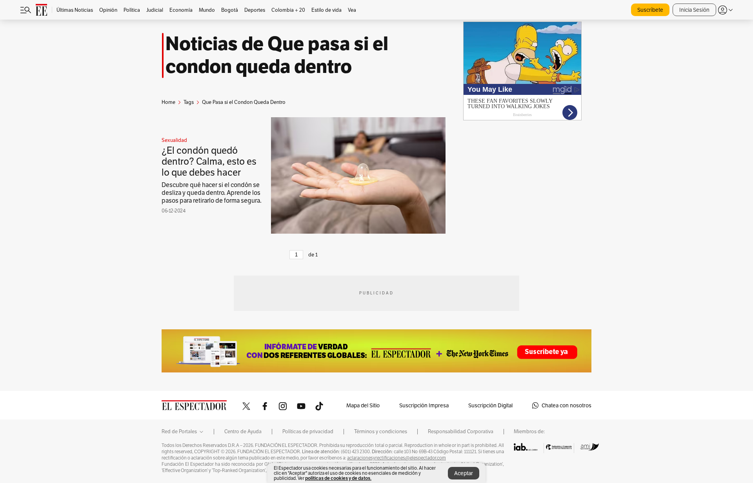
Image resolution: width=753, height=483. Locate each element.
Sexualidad (174, 140)
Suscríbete (650, 9)
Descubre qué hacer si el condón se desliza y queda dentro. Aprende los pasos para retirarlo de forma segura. (212, 193)
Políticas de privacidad (307, 431)
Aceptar (463, 473)
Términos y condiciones (380, 431)
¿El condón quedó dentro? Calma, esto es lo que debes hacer (209, 161)
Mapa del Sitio (363, 405)
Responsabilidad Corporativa (460, 431)
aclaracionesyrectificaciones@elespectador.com (396, 458)
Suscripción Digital (490, 405)
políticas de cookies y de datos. (338, 478)
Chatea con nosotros (566, 405)
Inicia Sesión (694, 9)
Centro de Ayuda (243, 431)
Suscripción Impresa (424, 405)
